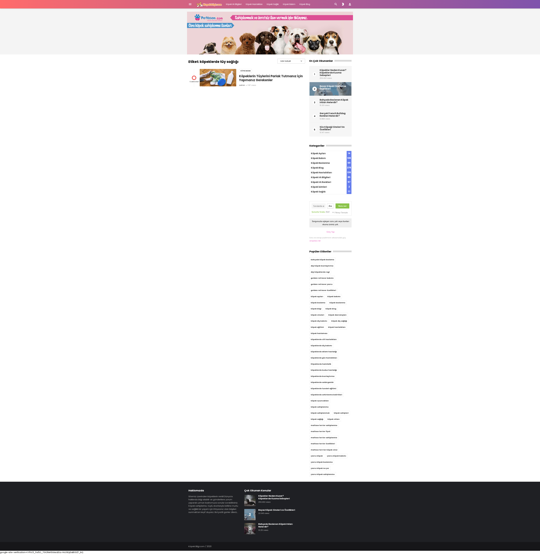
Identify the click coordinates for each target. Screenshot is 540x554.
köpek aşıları (317, 296)
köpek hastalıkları (337, 327)
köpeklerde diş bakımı (321, 345)
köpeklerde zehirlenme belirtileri (326, 394)
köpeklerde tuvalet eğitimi (323, 388)
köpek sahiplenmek (320, 413)
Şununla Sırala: (320, 212)
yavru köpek (317, 456)
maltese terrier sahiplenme (324, 437)
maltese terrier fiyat (320, 431)
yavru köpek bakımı (336, 456)
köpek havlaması (319, 333)
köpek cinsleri (317, 315)
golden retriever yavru (321, 284)
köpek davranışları (337, 315)
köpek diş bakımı (319, 321)
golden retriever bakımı (322, 278)
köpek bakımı (333, 296)
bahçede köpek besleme (322, 259)
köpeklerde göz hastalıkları (324, 358)
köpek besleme (318, 302)
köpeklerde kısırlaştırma (322, 376)
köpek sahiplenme (319, 407)
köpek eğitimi (317, 327)
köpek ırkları (334, 419)
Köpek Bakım (289, 4)
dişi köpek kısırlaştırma (322, 266)
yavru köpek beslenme (322, 462)
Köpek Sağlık (273, 4)
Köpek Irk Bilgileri (234, 4)
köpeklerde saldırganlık (322, 382)
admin (242, 85)
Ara (330, 206)
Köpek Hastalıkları (254, 4)
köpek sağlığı (317, 419)
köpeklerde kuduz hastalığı (324, 370)
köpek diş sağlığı (339, 321)
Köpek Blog (305, 4)
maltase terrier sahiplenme (324, 425)
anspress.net (314, 241)
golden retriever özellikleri (323, 290)
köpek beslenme (337, 302)
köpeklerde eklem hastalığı (324, 351)
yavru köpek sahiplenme (323, 474)
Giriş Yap (331, 232)
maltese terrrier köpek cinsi (324, 450)
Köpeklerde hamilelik (321, 364)
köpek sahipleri (341, 413)
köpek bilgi (316, 309)
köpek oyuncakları (320, 401)
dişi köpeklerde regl (320, 272)
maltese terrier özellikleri (323, 443)
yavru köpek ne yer (320, 468)
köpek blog (331, 309)
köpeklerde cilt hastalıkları (324, 339)
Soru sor (342, 206)
